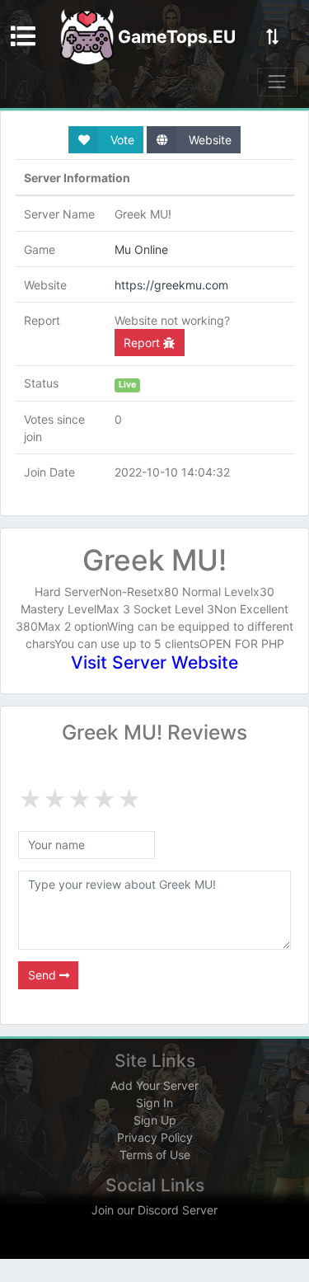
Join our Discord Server (154, 1210)
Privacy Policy (155, 1137)
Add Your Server (154, 1085)
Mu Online (141, 249)
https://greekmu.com (171, 285)
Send (43, 975)
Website (208, 140)
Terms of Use (154, 1155)
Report (143, 343)
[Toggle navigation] (277, 82)
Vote (120, 140)
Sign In (154, 1103)
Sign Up (154, 1120)
